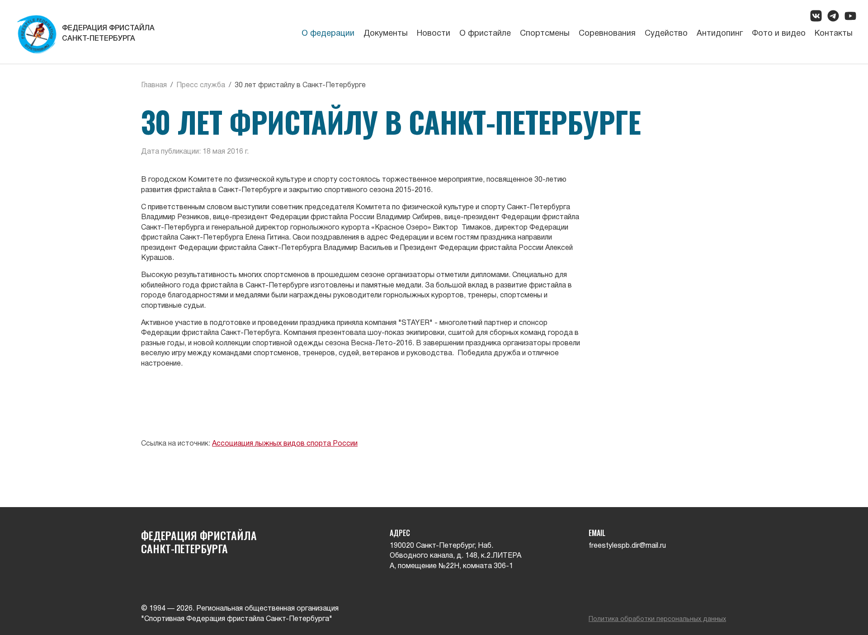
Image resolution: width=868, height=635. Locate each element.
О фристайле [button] (485, 34)
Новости (433, 34)
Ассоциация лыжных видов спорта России (285, 444)
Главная (154, 85)
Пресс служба (200, 85)
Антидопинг (720, 34)
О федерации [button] (328, 34)
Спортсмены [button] (545, 34)
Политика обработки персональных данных (657, 619)
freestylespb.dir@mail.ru (627, 546)
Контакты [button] (834, 34)
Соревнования (607, 34)
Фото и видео (779, 34)
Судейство (666, 34)
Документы (385, 34)
